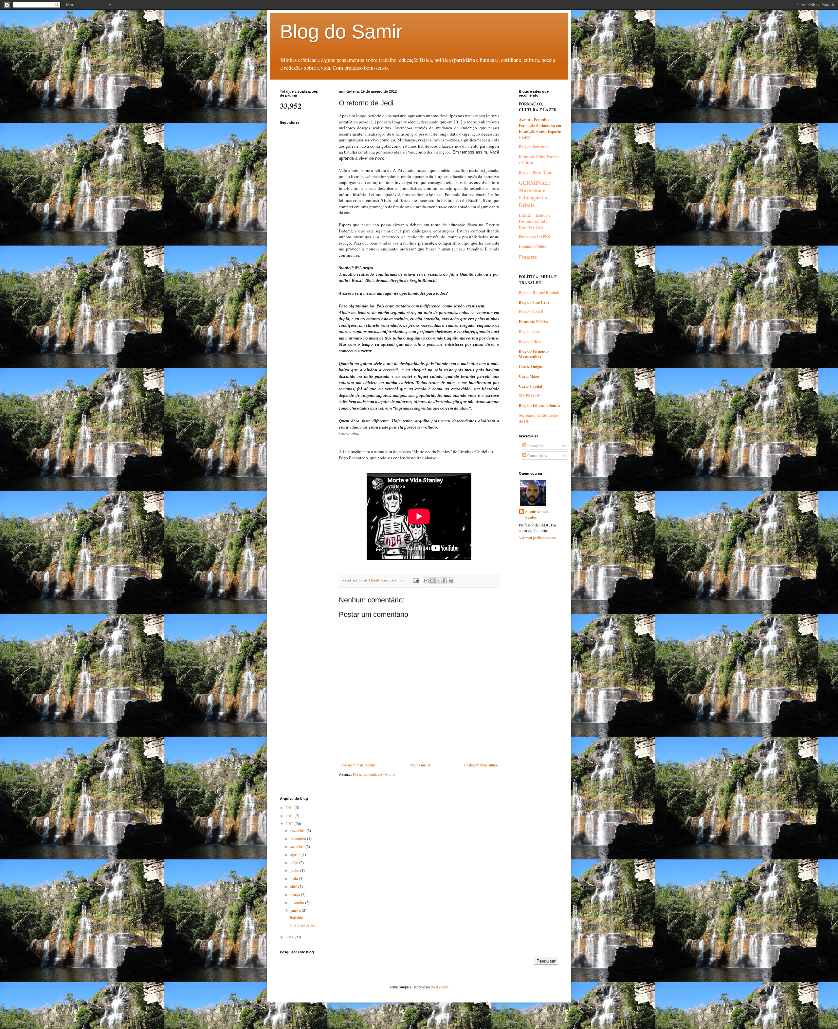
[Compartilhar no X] (438, 581)
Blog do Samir (341, 32)
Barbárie (296, 917)
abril (294, 886)
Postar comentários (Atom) (374, 774)
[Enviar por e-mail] (426, 581)
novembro (298, 838)
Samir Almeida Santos (538, 514)
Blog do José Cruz (534, 302)
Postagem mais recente (357, 764)
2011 (290, 936)
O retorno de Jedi (303, 925)
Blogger (442, 986)
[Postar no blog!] (432, 581)
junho (295, 870)
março (295, 894)
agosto (295, 854)
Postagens (534, 445)
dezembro (298, 830)
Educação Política (533, 321)
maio (294, 878)
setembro (297, 846)
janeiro (296, 910)
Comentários (536, 455)
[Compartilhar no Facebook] (445, 581)
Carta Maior (529, 376)
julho (294, 862)
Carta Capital (530, 386)
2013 (290, 815)
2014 (290, 807)
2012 (290, 823)
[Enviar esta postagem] (415, 580)
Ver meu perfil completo (537, 537)
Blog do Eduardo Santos (539, 405)
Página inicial (420, 764)
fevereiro (297, 902)
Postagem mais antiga (481, 764)
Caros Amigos (531, 366)
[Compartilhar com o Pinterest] (451, 581)
